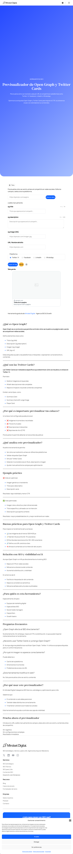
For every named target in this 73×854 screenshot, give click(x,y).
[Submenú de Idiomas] (65, 2)
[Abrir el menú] (69, 3)
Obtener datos (50, 197)
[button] (70, 820)
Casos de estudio (8, 786)
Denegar (36, 842)
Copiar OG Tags (12, 264)
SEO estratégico (8, 764)
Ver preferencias (36, 847)
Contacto (6, 803)
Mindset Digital (30, 313)
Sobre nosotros (8, 798)
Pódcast (5, 801)
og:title (10, 207)
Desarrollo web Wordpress (11, 775)
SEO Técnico (7, 767)
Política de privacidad (38, 851)
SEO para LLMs (8, 769)
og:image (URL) (13, 232)
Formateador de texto (10, 789)
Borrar (21, 264)
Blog (4, 783)
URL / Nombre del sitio (15, 242)
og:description (13, 217)
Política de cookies (27, 851)
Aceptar (36, 836)
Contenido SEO (8, 772)
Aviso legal (48, 851)
